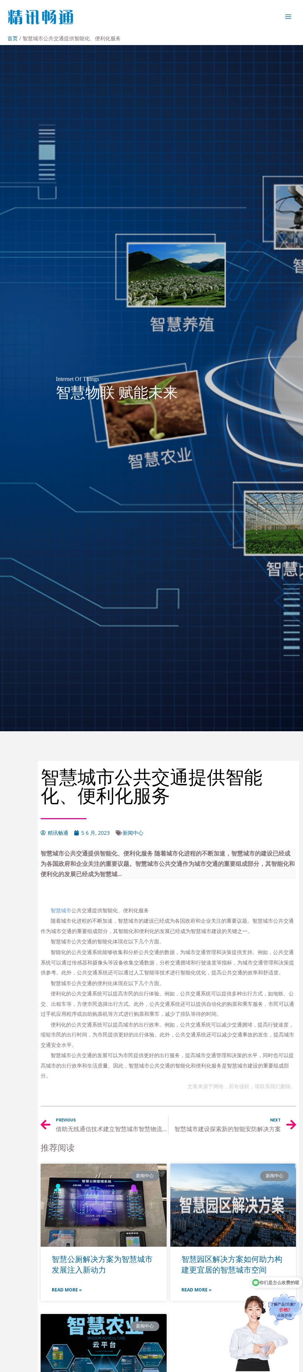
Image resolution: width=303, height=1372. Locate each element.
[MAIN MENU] (288, 16)
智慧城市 (61, 910)
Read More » (67, 1290)
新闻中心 (133, 832)
